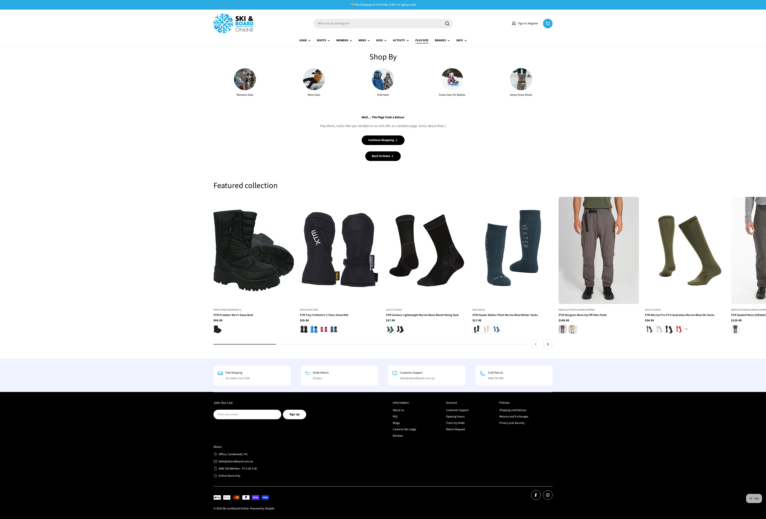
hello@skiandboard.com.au (236, 461)
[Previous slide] (536, 344)
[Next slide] (548, 344)
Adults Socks (394, 310)
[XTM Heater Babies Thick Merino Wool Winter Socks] (512, 250)
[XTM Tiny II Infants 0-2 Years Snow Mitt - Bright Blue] (314, 329)
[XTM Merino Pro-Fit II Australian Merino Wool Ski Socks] (685, 250)
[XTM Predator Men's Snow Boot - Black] (217, 329)
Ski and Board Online (235, 508)
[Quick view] (288, 205)
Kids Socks (478, 310)
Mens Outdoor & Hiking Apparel (577, 310)
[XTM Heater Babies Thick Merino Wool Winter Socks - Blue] (496, 329)
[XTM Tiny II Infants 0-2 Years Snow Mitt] (340, 250)
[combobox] (383, 23)
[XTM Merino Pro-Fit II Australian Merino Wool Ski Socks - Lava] (679, 329)
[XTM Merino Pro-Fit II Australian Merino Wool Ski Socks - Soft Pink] (659, 329)
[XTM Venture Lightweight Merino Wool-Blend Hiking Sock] (426, 250)
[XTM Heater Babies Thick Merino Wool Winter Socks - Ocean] (476, 329)
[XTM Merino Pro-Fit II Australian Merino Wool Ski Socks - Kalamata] (649, 329)
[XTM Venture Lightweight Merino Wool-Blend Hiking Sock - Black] (400, 329)
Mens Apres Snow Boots (227, 310)
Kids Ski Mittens (309, 310)
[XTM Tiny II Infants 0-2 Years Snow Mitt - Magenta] (324, 329)
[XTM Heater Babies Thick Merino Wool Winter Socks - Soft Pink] (486, 329)
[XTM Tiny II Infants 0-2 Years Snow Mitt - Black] (304, 329)
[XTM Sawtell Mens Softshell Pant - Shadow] (735, 329)
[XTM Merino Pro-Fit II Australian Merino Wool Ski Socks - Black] (669, 329)
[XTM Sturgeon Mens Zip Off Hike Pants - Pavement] (563, 329)
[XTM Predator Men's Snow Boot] (253, 250)
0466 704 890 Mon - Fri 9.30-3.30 (238, 469)
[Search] (447, 23)
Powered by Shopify (262, 508)
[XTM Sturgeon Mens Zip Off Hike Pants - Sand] (573, 329)
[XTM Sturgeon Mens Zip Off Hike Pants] (599, 250)
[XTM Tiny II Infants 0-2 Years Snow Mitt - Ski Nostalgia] (334, 329)
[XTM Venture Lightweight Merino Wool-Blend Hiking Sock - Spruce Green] (390, 329)
